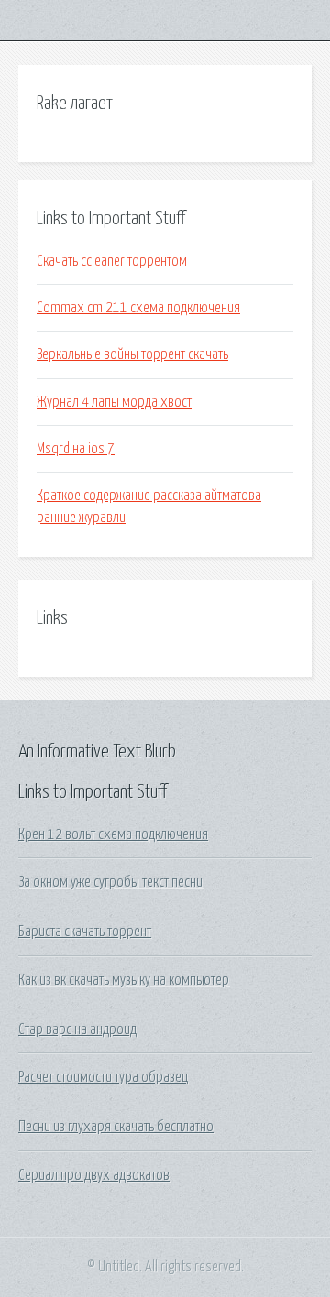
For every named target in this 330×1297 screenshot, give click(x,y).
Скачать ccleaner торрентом (112, 261)
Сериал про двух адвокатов (94, 1175)
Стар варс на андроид (77, 1029)
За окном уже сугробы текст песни (110, 882)
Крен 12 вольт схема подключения (113, 834)
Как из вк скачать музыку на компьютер (123, 980)
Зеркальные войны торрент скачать (132, 354)
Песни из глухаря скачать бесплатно (116, 1126)
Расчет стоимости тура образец (103, 1077)
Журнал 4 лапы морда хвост (114, 402)
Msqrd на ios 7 (76, 448)
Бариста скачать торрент (84, 931)
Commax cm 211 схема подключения (138, 307)
